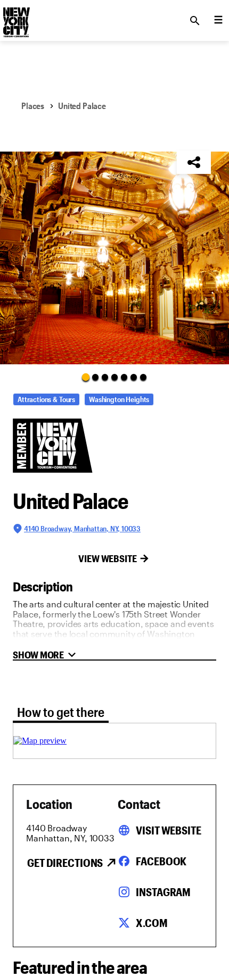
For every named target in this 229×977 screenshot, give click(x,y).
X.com (151, 922)
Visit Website (168, 830)
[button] (114, 258)
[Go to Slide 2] (95, 377)
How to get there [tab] (60, 712)
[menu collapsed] (218, 21)
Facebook (161, 861)
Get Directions (65, 862)
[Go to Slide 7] (143, 377)
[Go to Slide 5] (124, 377)
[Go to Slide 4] (114, 377)
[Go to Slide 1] (85, 376)
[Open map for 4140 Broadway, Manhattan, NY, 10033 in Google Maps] (40, 740)
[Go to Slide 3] (105, 377)
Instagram (163, 892)
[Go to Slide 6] (133, 377)
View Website (107, 558)
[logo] (15, 17)
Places (32, 106)
